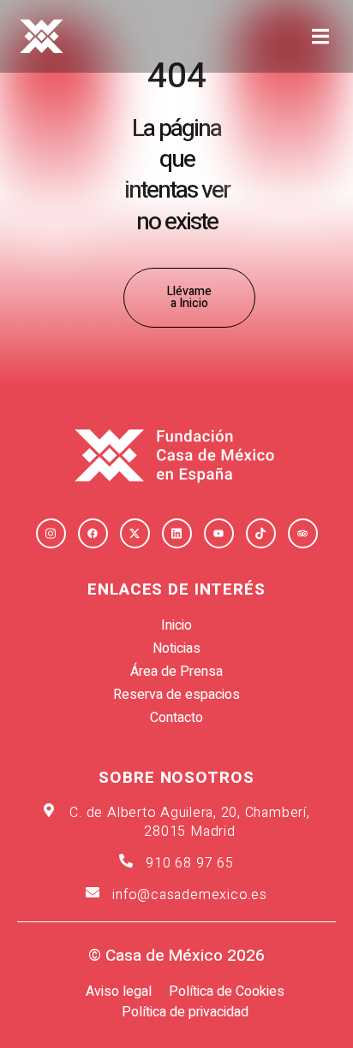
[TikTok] (261, 533)
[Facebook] (93, 533)
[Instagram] (51, 533)
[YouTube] (219, 533)
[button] (320, 36)
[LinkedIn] (177, 533)
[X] (135, 533)
